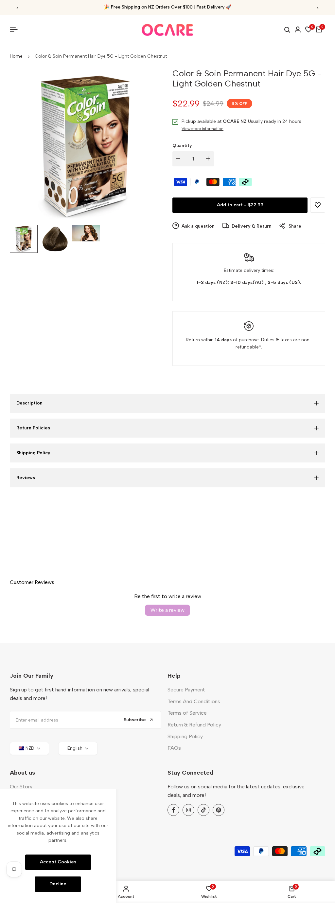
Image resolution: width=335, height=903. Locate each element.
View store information (202, 128)
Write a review (167, 610)
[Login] (298, 29)
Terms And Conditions (194, 701)
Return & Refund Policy (194, 725)
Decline (57, 884)
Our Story (21, 786)
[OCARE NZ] (167, 29)
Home (16, 56)
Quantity (182, 145)
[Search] (287, 30)
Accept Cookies (58, 862)
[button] (317, 205)
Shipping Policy (185, 736)
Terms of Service (187, 713)
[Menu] (16, 29)
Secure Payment (186, 690)
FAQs (174, 748)
